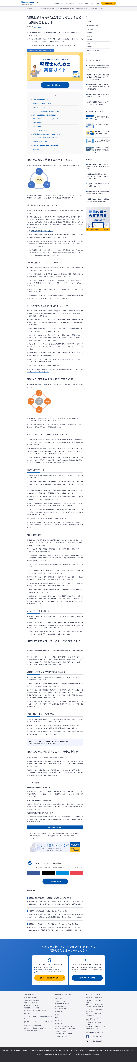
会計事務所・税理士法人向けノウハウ (66, 8)
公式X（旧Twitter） (97, 1041)
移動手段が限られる (38, 122)
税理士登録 (89, 47)
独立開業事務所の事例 (92, 25)
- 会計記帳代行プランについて (62, 1003)
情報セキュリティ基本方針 (29, 1050)
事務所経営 (89, 32)
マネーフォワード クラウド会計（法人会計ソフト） (93, 1001)
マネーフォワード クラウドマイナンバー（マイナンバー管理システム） (96, 1027)
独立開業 (89, 22)
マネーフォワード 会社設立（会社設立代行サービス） (37, 1028)
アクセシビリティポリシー (128, 1050)
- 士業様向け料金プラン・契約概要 (63, 1033)
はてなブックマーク (62, 873)
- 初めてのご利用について (61, 1008)
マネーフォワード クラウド (34, 8)
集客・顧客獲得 (91, 29)
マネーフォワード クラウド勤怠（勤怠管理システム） (93, 1023)
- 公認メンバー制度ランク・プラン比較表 (65, 1028)
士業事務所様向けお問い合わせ (31, 1000)
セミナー (87, 3)
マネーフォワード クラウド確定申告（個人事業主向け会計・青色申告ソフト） (96, 1005)
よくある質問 (36, 149)
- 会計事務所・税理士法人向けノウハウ (64, 1026)
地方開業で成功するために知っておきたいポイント (47, 134)
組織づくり (89, 39)
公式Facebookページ (97, 1036)
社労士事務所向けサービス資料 (31, 1008)
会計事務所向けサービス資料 (31, 1005)
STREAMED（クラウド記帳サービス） (33, 1030)
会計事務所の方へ (58, 3)
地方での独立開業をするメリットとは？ (44, 100)
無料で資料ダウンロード (55, 85)
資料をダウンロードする (87, 978)
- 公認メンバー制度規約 (60, 1031)
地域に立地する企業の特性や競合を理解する (45, 138)
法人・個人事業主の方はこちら (94, 1032)
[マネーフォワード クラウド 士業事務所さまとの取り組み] (30, 3)
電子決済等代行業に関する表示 (94, 1050)
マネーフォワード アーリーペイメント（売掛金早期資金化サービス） (38, 1022)
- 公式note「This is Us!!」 (61, 1036)
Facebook (34, 873)
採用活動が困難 (37, 126)
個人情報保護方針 (15, 1050)
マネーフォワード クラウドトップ (94, 998)
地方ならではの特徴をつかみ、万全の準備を (45, 145)
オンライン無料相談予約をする (50, 978)
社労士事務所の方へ (71, 3)
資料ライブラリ (95, 3)
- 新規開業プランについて (61, 1006)
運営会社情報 (5, 1050)
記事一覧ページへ (55, 881)
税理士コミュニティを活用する (41, 141)
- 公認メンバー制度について (62, 1001)
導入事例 (80, 3)
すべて (88, 54)
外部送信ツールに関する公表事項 (75, 1050)
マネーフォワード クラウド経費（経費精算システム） (93, 1014)
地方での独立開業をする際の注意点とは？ (45, 115)
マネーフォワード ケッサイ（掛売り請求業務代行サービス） (38, 1017)
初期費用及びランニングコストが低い (43, 107)
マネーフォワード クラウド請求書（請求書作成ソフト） (94, 1010)
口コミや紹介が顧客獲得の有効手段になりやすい (46, 111)
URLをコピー (76, 873)
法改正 (88, 43)
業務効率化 (89, 36)
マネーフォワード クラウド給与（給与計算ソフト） (93, 1019)
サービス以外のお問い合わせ (112, 1050)
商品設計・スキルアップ (93, 50)
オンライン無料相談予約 (109, 3)
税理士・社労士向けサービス (49, 8)
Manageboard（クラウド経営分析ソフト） (35, 1025)
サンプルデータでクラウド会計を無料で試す (35, 1010)
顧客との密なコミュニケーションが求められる (45, 119)
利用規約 (41, 1050)
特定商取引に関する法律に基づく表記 (55, 1050)
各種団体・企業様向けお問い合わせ (33, 1003)
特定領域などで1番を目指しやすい (42, 103)
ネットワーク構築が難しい (40, 130)
